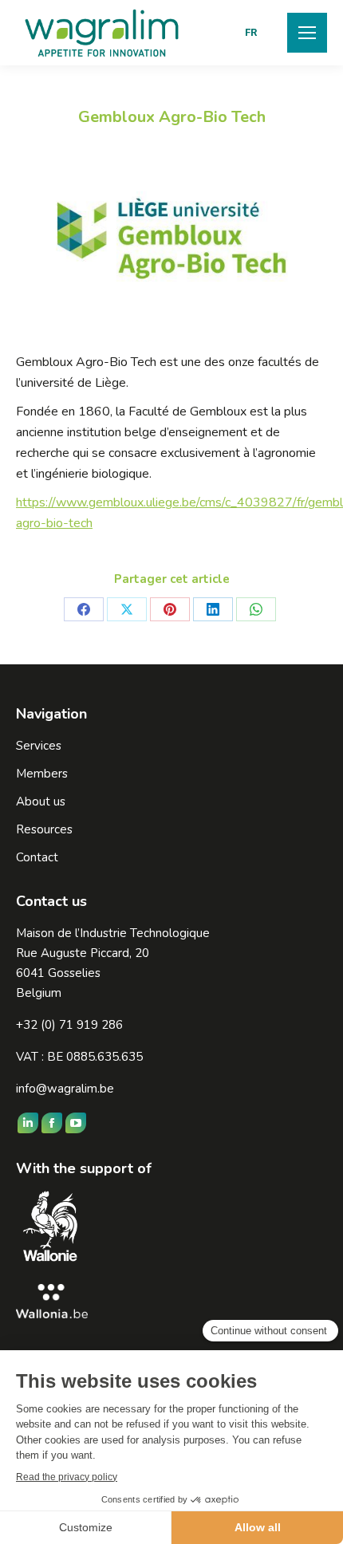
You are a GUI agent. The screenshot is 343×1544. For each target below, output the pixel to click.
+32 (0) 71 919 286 (69, 1025)
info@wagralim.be (65, 1089)
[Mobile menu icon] (307, 33)
